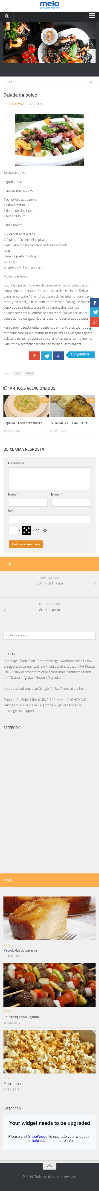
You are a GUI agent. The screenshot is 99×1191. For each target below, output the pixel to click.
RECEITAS (10, 82)
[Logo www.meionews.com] (49, 5)
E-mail (56, 494)
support (28, 711)
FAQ (41, 705)
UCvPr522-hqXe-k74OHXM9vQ (63, 700)
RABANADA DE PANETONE (69, 423)
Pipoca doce (12, 1084)
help (82, 689)
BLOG (7, 944)
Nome (13, 494)
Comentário (16, 463)
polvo (18, 373)
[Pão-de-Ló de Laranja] (49, 918)
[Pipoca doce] (49, 1051)
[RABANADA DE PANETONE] (72, 406)
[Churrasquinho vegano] (49, 985)
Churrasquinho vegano (21, 1017)
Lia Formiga (16, 104)
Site (10, 511)
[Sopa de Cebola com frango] (26, 406)
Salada (29, 373)
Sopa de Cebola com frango (22, 423)
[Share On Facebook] (58, 355)
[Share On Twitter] (46, 355)
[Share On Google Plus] (34, 355)
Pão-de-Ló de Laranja (20, 950)
